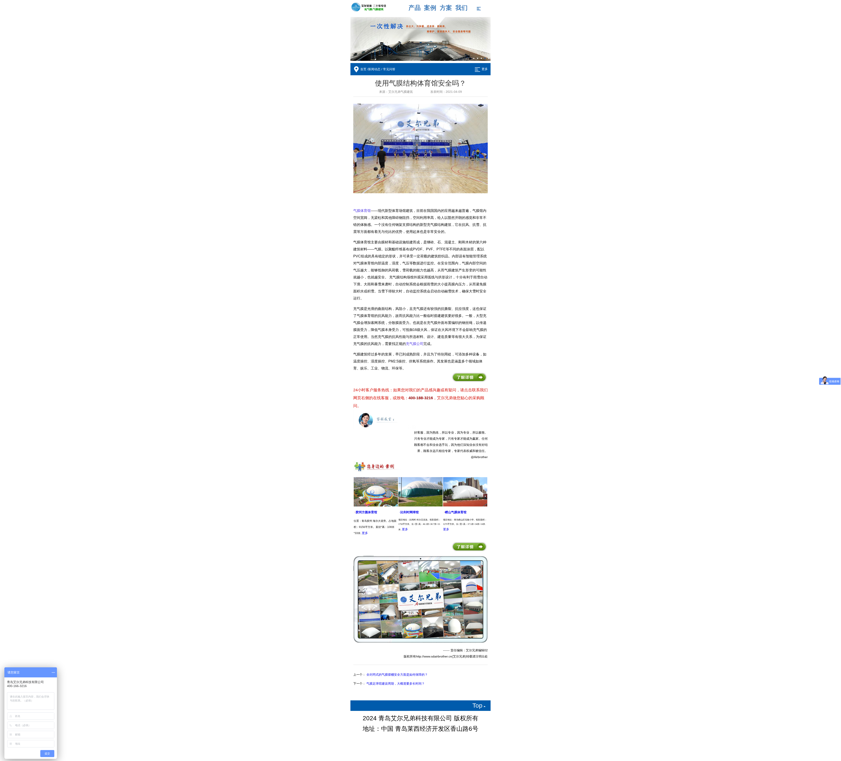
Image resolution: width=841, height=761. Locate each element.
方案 (446, 7)
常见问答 (389, 69)
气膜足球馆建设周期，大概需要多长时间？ (395, 683)
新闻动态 (374, 69)
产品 (414, 7)
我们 (461, 7)
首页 (363, 69)
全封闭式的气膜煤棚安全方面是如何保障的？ (397, 674)
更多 (485, 69)
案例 (430, 7)
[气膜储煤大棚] (420, 39)
